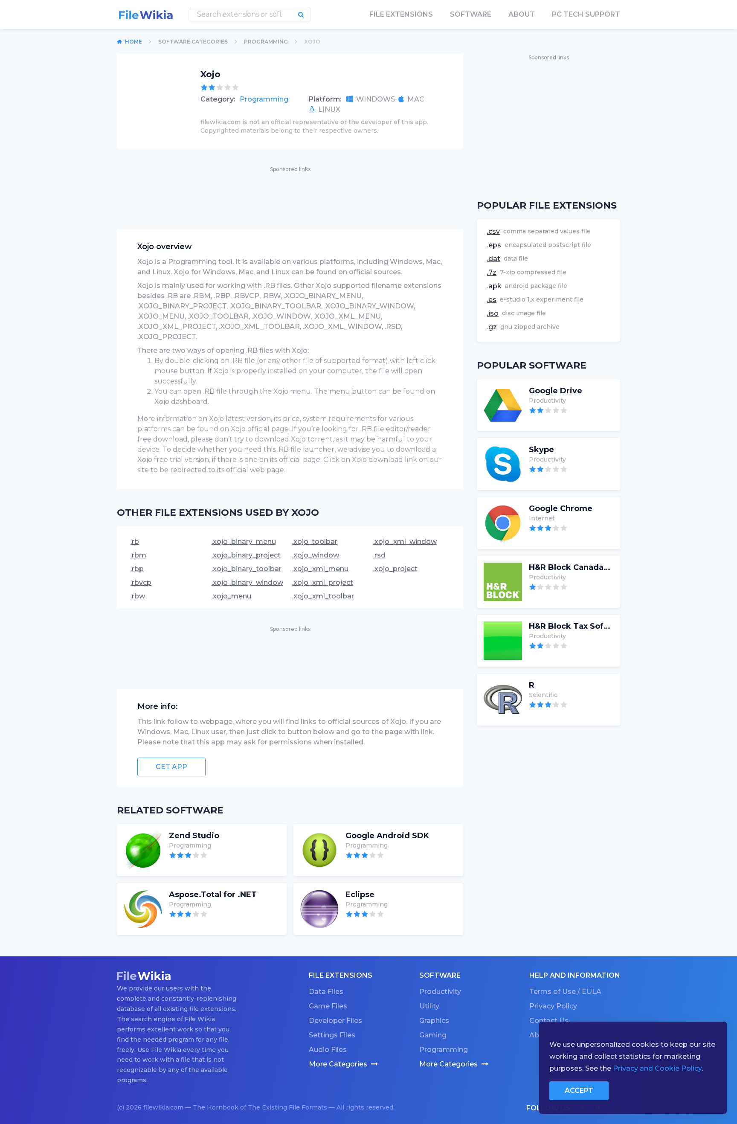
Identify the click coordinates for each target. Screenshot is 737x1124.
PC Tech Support (586, 14)
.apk (494, 286)
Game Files (328, 1006)
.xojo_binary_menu (244, 541)
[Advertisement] (290, 193)
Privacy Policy (553, 1006)
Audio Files (328, 1050)
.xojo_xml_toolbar (323, 596)
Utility (429, 1006)
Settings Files (332, 1035)
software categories (193, 41)
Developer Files (335, 1021)
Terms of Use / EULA (565, 991)
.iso (493, 313)
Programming (264, 99)
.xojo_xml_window (405, 541)
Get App (171, 767)
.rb (135, 541)
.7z (491, 272)
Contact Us (549, 1021)
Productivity (440, 991)
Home (133, 41)
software (470, 14)
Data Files (326, 991)
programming (266, 41)
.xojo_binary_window (247, 582)
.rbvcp (141, 582)
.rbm (138, 555)
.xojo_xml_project (322, 582)
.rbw (138, 596)
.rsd (379, 555)
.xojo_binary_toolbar (246, 569)
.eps (494, 245)
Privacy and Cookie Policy (657, 1068)
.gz (492, 327)
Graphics (434, 1021)
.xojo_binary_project (246, 555)
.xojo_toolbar (314, 541)
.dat (493, 259)
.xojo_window (315, 555)
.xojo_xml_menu (320, 569)
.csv (493, 231)
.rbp (137, 569)
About (521, 14)
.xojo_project (395, 569)
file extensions (401, 14)
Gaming (433, 1035)
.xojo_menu (231, 596)
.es (491, 300)
